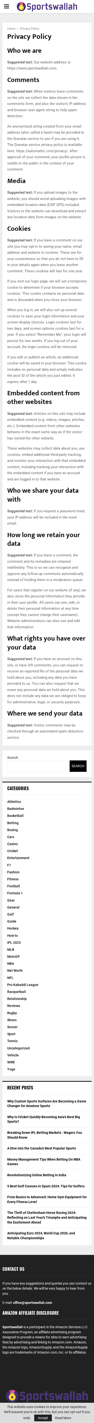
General (13, 907)
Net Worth (15, 970)
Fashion (13, 872)
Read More (63, 1418)
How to (12, 935)
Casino (12, 844)
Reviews (13, 1006)
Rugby (12, 1013)
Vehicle (13, 1055)
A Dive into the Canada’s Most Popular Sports (41, 1148)
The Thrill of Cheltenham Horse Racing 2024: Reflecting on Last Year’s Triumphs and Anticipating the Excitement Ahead (47, 1217)
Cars (10, 837)
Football (13, 886)
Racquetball (16, 992)
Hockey (13, 928)
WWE (11, 1062)
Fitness (13, 879)
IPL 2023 (14, 942)
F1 (9, 865)
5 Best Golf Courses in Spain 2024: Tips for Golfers (46, 1186)
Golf (10, 914)
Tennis (12, 1041)
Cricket (12, 851)
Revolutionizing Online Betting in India (36, 1175)
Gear (11, 900)
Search (12, 757)
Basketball (15, 816)
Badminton (15, 809)
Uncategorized (18, 1048)
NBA (10, 963)
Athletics (14, 802)
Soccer (12, 1027)
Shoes (12, 1020)
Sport (11, 1034)
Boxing (12, 830)
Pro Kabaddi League (22, 985)
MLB (10, 949)
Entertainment (18, 858)
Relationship (17, 999)
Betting (13, 823)
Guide (11, 921)
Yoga (11, 1069)
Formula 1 (15, 893)
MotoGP (13, 956)
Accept (43, 1418)
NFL (10, 978)
